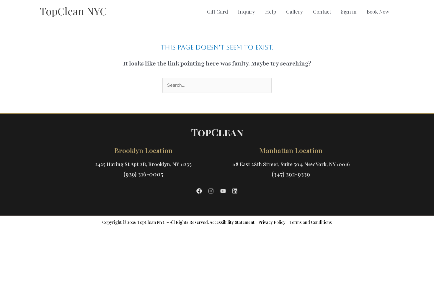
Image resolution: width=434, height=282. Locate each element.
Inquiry (246, 11)
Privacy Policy (271, 222)
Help (270, 11)
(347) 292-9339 (291, 174)
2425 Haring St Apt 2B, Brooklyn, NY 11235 (143, 164)
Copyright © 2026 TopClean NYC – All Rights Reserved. (155, 222)
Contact (322, 11)
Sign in (349, 11)
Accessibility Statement (232, 222)
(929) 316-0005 (143, 174)
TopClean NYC (73, 11)
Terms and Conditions (310, 222)
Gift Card (217, 11)
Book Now (378, 11)
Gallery (294, 11)
